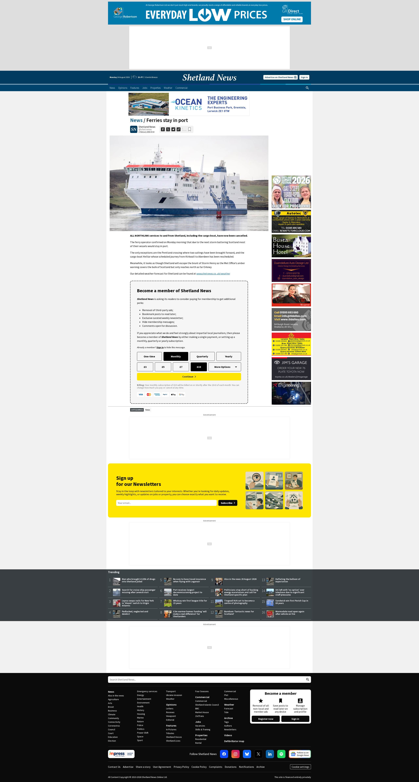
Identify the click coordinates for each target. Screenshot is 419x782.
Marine (140, 717)
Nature (140, 721)
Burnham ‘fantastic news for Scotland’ (239, 612)
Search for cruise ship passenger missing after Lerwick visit (138, 591)
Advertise (128, 766)
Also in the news (116, 695)
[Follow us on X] (258, 754)
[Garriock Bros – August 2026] (291, 344)
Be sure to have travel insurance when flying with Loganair (189, 580)
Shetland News (147, 126)
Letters (169, 708)
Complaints (215, 766)
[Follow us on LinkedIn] (270, 754)
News (136, 120)
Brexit (111, 706)
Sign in (304, 77)
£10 (199, 366)
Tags (226, 721)
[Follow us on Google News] (300, 754)
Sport (140, 740)
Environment (143, 702)
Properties (201, 735)
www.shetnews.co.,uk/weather (213, 273)
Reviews (170, 712)
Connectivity (114, 721)
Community (113, 718)
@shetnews (145, 129)
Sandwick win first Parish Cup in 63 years (291, 602)
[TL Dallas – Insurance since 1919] (291, 319)
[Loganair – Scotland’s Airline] (291, 295)
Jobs (198, 721)
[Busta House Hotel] (291, 245)
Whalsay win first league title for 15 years (190, 602)
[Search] (307, 88)
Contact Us (114, 766)
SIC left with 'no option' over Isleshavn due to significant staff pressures (289, 592)
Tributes (170, 733)
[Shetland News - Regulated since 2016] (121, 754)
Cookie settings (300, 766)
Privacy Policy (181, 766)
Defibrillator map (234, 741)
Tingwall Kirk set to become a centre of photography (239, 602)
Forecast (228, 708)
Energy (140, 695)
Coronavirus (114, 725)
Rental (198, 742)
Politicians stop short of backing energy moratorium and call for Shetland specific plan (241, 592)
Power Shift (142, 732)
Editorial (170, 719)
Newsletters (230, 729)
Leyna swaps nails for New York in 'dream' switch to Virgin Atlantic (138, 603)
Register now (265, 718)
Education (113, 737)
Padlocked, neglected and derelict (135, 612)
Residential (200, 739)
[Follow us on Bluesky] (247, 754)
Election (112, 740)
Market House (202, 712)
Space (140, 736)
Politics (140, 728)
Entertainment (144, 698)
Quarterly (202, 356)
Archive (228, 718)
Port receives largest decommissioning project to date (187, 592)
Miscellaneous (231, 698)
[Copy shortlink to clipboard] (179, 129)
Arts (110, 703)
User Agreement (162, 766)
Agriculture (113, 699)
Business (112, 710)
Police (140, 725)
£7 (181, 366)
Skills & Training (202, 729)
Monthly (176, 356)
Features (171, 725)
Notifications (246, 766)
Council (111, 729)
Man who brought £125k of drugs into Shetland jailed (138, 580)
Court (110, 733)
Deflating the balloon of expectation (287, 580)
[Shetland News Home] (209, 82)
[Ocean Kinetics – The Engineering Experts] (189, 104)
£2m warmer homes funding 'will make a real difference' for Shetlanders (190, 614)
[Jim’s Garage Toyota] (291, 368)
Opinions (171, 704)
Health (140, 706)
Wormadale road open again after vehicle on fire (289, 612)
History (140, 710)
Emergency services (147, 691)
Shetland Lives (173, 740)
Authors (228, 725)
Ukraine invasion (174, 695)
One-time (149, 356)
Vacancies (200, 725)
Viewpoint (171, 716)
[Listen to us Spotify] (281, 754)
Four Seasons (202, 691)
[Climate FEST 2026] (291, 177)
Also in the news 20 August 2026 (240, 579)
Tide (226, 712)
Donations (231, 766)
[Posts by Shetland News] (133, 129)
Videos (228, 735)
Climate (111, 714)
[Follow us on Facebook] (224, 754)
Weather (170, 698)
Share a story (143, 766)
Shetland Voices (174, 737)
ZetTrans (199, 716)
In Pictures (171, 729)
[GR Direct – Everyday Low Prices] (209, 13)
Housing (141, 713)
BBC (197, 708)
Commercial (202, 697)
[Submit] (307, 679)
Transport (171, 691)
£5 (163, 366)
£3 (145, 366)
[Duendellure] (291, 270)
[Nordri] (291, 393)
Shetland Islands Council (207, 704)
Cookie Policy (199, 766)
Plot (226, 695)
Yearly (228, 356)
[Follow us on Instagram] (235, 754)
